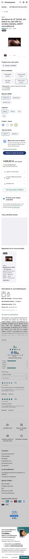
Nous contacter (6, 483)
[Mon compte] (23, 2)
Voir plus (4, 340)
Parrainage (4, 458)
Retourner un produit (7, 490)
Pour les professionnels (8, 493)
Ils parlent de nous (6, 461)
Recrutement (5, 465)
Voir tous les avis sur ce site (15, 357)
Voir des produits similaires (15, 190)
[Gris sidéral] (11, 124)
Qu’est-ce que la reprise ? (10, 149)
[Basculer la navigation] (2, 2)
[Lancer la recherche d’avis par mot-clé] (26, 378)
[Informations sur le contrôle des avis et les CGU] (22, 355)
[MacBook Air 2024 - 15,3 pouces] (9, 258)
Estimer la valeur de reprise (15, 153)
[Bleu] (3, 124)
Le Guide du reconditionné (9, 476)
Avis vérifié (5, 401)
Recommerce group (7, 463)
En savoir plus (6, 89)
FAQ (3, 488)
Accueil (6, 11)
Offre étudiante (6, 456)
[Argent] (7, 124)
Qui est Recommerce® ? (8, 454)
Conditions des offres (7, 486)
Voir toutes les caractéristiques (10, 314)
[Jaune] (15, 124)
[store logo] (10, 2)
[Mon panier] (27, 2)
